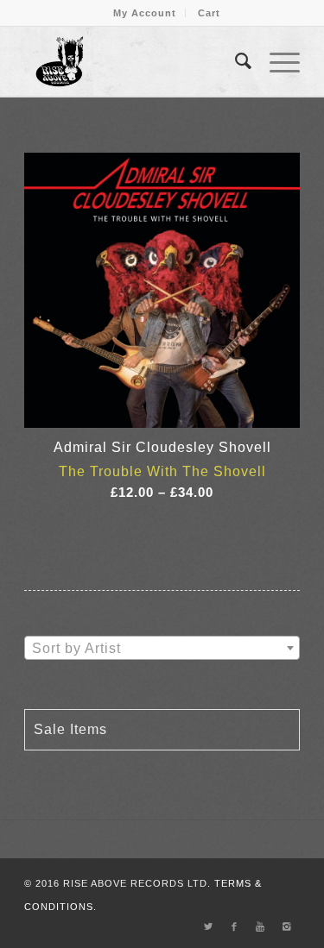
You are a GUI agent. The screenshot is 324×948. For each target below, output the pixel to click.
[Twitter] (209, 926)
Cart (209, 13)
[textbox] (162, 649)
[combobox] (162, 648)
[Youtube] (261, 926)
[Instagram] (287, 926)
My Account (144, 13)
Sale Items (70, 729)
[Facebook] (235, 926)
